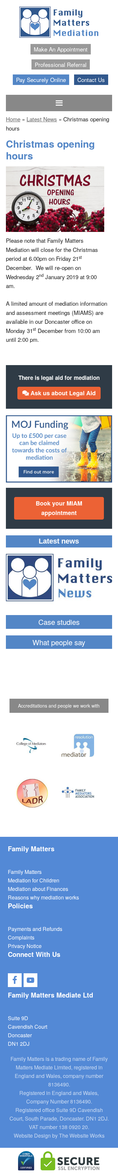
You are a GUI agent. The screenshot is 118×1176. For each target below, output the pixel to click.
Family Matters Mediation (58, 23)
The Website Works (82, 1135)
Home (13, 119)
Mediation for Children (33, 880)
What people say (58, 642)
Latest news (59, 541)
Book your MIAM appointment (59, 508)
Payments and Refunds (35, 929)
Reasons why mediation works (43, 897)
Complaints (21, 937)
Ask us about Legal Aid (62, 393)
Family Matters (25, 872)
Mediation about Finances (38, 889)
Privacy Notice (25, 946)
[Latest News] (59, 579)
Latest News (42, 119)
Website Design (32, 1135)
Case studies (59, 622)
